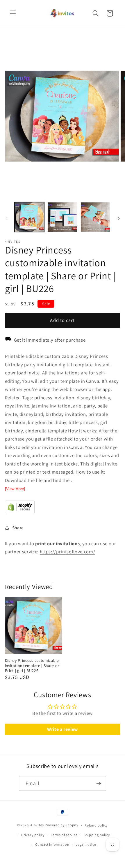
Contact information (52, 844)
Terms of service (64, 835)
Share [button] (18, 527)
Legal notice (86, 844)
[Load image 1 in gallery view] (29, 217)
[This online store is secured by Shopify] (20, 511)
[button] (13, 13)
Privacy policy (33, 835)
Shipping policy (97, 835)
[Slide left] (6, 218)
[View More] (15, 489)
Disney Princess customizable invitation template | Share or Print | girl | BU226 (32, 665)
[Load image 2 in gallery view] (62, 217)
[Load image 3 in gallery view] (95, 217)
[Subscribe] (99, 783)
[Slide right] (118, 218)
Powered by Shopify (61, 825)
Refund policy (96, 825)
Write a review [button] (62, 729)
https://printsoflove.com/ (67, 551)
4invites (37, 825)
